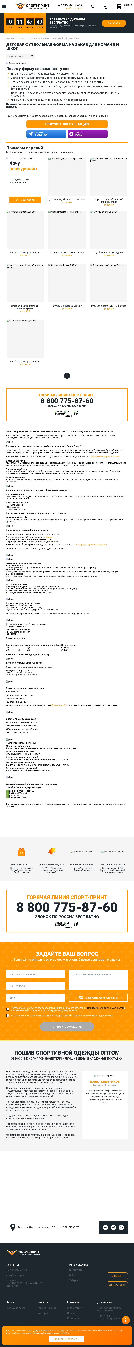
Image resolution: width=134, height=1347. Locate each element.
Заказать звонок (117, 1285)
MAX (72, 1275)
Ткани (9, 830)
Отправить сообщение (67, 1026)
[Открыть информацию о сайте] (126, 1320)
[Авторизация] (105, 7)
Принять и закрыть (66, 1339)
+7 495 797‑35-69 (70, 5)
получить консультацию (67, 124)
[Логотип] (67, 1253)
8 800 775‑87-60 (67, 401)
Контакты (93, 830)
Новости (72, 1313)
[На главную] (32, 6)
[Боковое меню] (4, 6)
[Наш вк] (105, 1227)
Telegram (74, 1280)
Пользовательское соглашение (109, 1309)
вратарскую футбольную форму (91, 544)
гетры (49, 537)
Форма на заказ (16, 1307)
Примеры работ (46, 1307)
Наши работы (34, 830)
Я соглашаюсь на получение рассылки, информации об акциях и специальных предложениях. (61, 1015)
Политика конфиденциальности (111, 1317)
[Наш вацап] (67, 413)
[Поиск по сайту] (32, 56)
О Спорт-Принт (120, 830)
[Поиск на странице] (93, 7)
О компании (117, 1276)
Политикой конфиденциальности (105, 1008)
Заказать (114, 23)
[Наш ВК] (76, 413)
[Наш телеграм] (57, 413)
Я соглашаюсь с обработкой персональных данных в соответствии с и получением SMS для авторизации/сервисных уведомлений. (67, 1009)
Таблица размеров (64, 830)
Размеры (42, 1313)
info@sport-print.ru (74, 8)
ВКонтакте (76, 1270)
